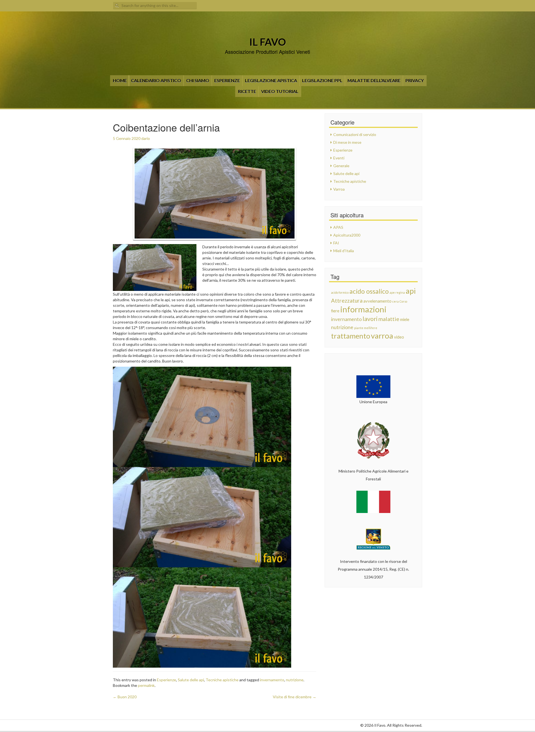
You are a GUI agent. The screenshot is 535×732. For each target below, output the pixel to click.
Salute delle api (191, 679)
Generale (341, 165)
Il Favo (267, 42)
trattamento (350, 336)
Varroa (339, 189)
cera (395, 301)
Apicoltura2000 (346, 235)
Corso (403, 301)
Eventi (338, 157)
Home (120, 80)
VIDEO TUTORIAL (279, 91)
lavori (370, 318)
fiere (335, 310)
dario (145, 138)
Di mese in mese (347, 142)
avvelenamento (377, 300)
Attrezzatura (347, 300)
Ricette (247, 91)
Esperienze (227, 80)
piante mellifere (365, 328)
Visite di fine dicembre (294, 696)
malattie (388, 318)
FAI (336, 242)
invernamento (272, 679)
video (399, 336)
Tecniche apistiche (222, 679)
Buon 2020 (125, 696)
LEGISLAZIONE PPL (322, 80)
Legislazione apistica (271, 80)
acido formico (340, 292)
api (411, 290)
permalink (146, 685)
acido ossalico (369, 291)
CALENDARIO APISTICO (156, 80)
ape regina (397, 292)
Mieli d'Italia (343, 250)
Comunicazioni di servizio (354, 134)
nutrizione (294, 679)
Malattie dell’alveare (373, 80)
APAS (338, 227)
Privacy (414, 80)
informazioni (363, 309)
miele (404, 319)
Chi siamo (197, 80)
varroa (382, 335)
